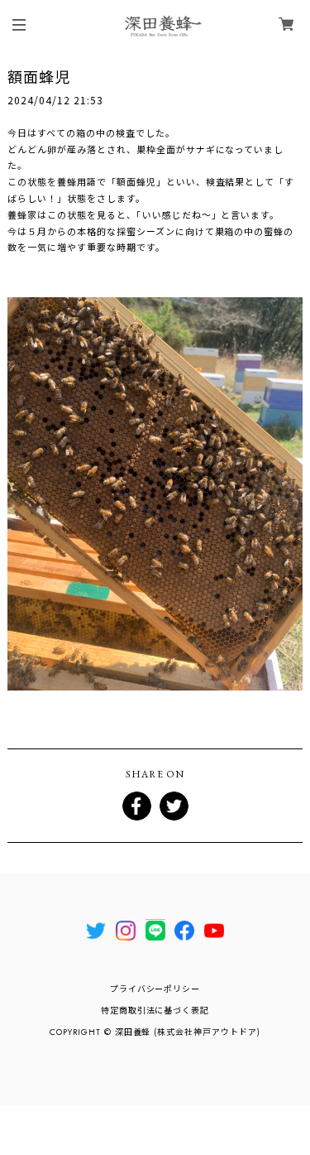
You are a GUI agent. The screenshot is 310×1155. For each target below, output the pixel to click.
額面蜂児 (38, 76)
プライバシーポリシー (155, 989)
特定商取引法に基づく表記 (155, 1010)
